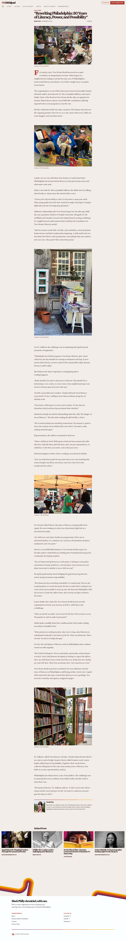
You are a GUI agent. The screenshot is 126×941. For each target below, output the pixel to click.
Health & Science (49, 6)
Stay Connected (117, 3)
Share (89, 21)
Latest (9, 6)
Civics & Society (28, 6)
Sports (38, 6)
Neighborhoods (63, 6)
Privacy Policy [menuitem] (16, 924)
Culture (17, 6)
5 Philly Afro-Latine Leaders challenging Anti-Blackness (43, 851)
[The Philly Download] (42, 3)
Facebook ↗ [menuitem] (67, 921)
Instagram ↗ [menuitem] (67, 916)
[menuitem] (9, 6)
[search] (3, 6)
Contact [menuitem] (14, 921)
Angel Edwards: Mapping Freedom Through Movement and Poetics (15, 851)
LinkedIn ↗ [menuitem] (67, 919)
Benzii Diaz (37, 21)
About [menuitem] (13, 916)
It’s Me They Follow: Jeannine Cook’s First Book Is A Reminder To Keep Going (77, 851)
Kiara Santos (37, 854)
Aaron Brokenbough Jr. (9, 854)
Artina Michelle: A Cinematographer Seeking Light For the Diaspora (108, 851)
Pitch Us (106, 3)
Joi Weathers (68, 856)
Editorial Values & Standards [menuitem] (20, 919)
